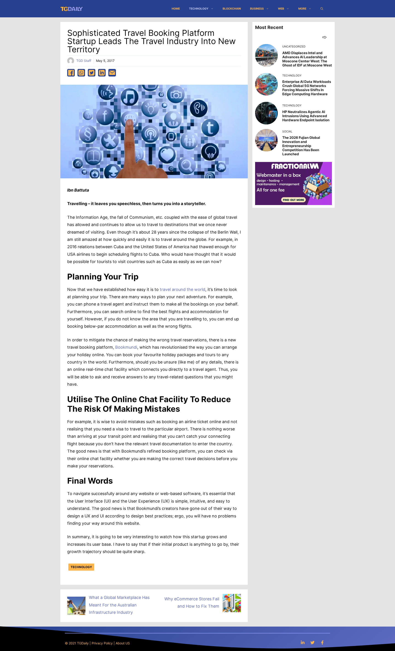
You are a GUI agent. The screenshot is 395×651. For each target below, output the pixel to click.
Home (176, 8)
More (302, 8)
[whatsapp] (81, 72)
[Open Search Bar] (322, 9)
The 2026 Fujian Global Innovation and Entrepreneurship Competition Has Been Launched (301, 145)
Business (257, 8)
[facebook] (71, 72)
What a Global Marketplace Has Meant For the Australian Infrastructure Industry (119, 605)
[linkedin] (102, 72)
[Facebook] (322, 642)
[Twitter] (312, 642)
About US (123, 643)
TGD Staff (83, 61)
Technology (198, 8)
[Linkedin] (303, 642)
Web (281, 8)
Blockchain (232, 8)
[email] (112, 72)
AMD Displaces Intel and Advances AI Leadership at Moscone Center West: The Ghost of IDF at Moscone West (307, 59)
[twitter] (91, 72)
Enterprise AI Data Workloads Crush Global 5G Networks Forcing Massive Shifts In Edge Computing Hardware (306, 87)
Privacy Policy (102, 643)
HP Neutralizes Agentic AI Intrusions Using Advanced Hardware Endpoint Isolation (305, 116)
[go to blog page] (324, 37)
